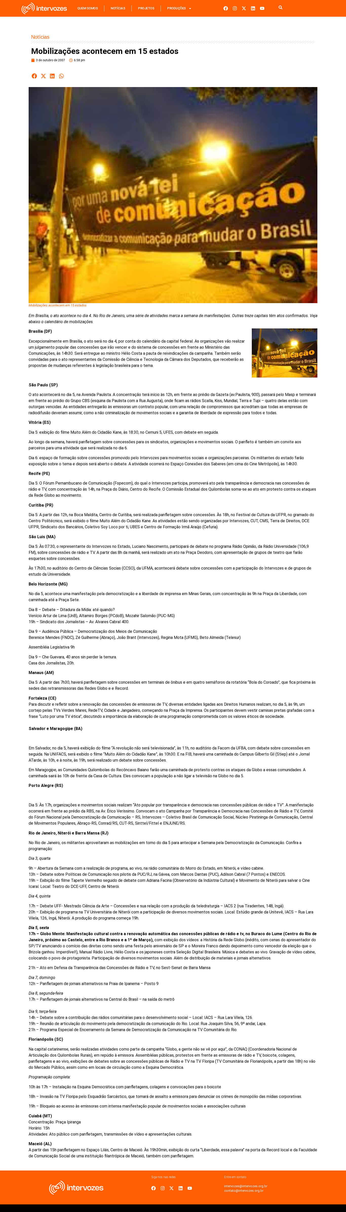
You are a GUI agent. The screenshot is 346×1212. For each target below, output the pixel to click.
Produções (176, 8)
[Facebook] (225, 8)
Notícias (118, 8)
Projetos (146, 8)
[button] (34, 76)
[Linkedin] (253, 8)
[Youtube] (262, 8)
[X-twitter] (243, 8)
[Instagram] (234, 8)
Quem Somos (87, 8)
